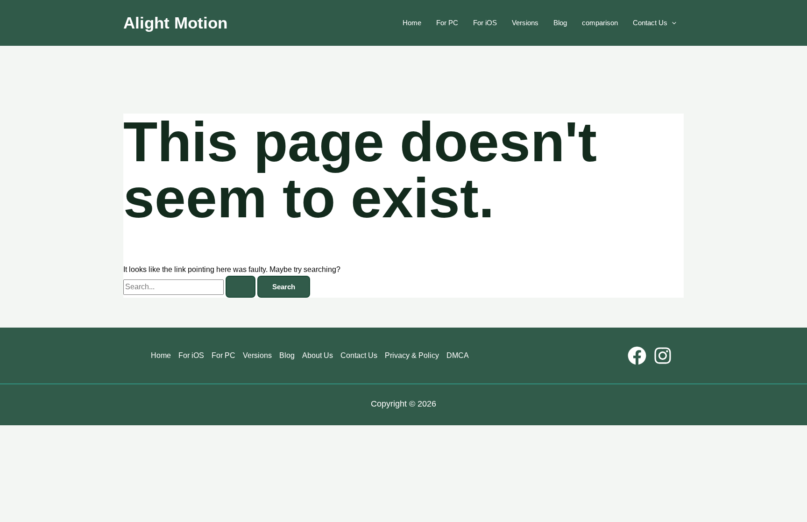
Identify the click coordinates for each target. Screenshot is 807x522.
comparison (600, 23)
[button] (671, 23)
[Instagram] (662, 355)
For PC (447, 23)
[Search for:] (190, 287)
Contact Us (650, 23)
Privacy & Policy (412, 355)
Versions (525, 23)
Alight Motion (175, 23)
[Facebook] (637, 355)
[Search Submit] (240, 287)
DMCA (457, 355)
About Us (317, 355)
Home (412, 23)
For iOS (485, 23)
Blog (560, 23)
